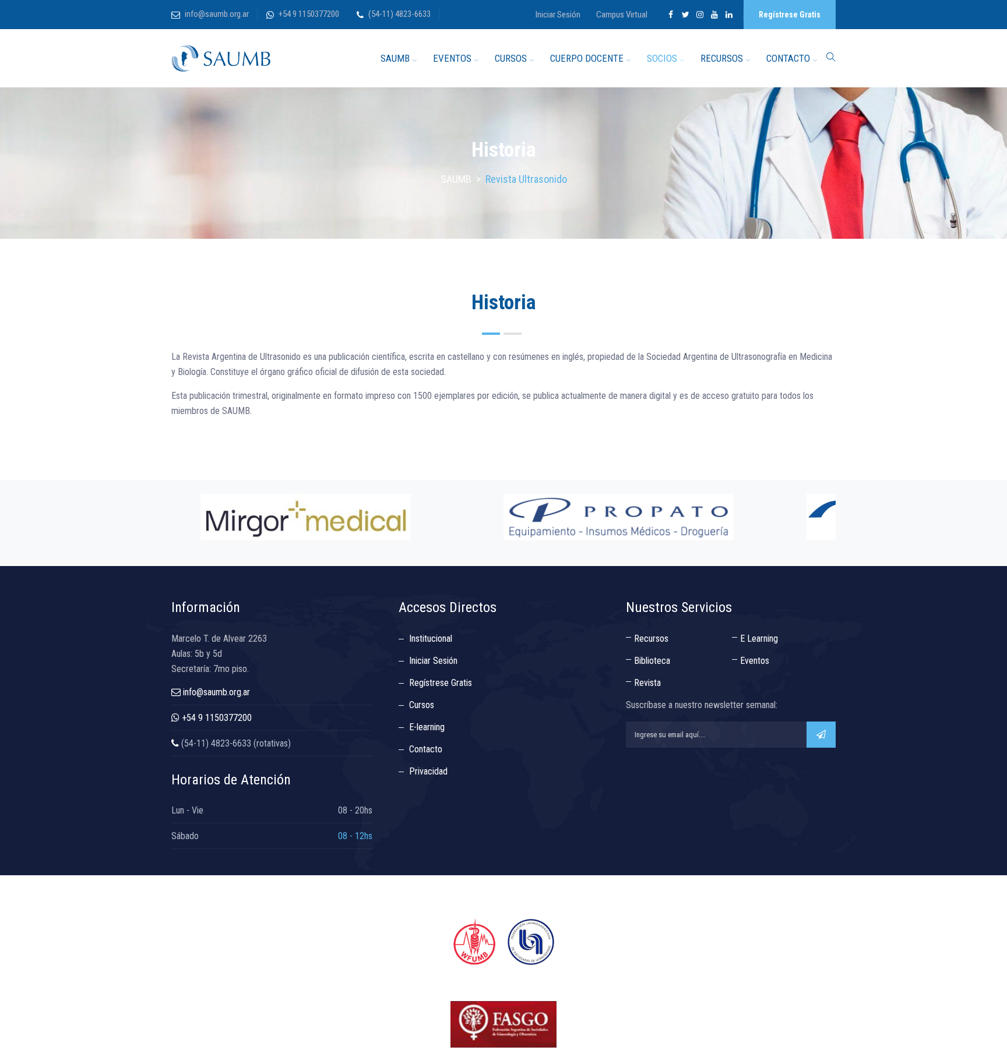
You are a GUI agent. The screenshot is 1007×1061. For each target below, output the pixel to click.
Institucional (430, 638)
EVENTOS (452, 58)
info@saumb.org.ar (217, 14)
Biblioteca (652, 660)
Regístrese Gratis (790, 14)
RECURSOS (721, 58)
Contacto (425, 749)
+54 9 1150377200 (309, 14)
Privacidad (428, 771)
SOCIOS (662, 58)
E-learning (427, 727)
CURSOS (511, 58)
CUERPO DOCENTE (587, 58)
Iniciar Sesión (558, 14)
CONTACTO (788, 58)
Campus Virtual (621, 14)
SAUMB (395, 58)
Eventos (754, 660)
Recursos (651, 638)
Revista (647, 682)
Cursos (421, 704)
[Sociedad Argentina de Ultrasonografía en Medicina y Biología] (220, 58)
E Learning (759, 638)
